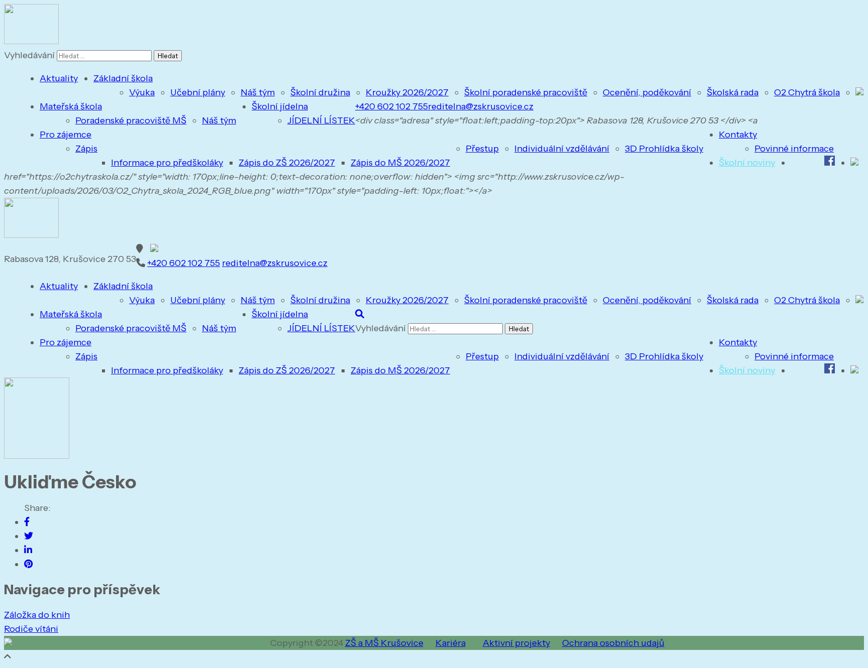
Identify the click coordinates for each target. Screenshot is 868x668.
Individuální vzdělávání (561, 148)
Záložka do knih (37, 614)
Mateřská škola (71, 106)
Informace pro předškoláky (167, 162)
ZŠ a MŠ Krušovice (384, 642)
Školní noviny (747, 162)
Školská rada (732, 92)
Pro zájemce (65, 134)
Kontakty (738, 134)
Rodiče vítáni (31, 628)
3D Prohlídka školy (664, 148)
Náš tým (258, 92)
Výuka (142, 92)
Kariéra (451, 642)
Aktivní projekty (516, 642)
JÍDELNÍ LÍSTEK (321, 120)
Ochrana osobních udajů (613, 642)
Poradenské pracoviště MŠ (130, 120)
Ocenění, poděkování (647, 92)
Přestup (482, 148)
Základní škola (123, 78)
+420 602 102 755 (391, 106)
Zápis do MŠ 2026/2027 (400, 162)
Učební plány (197, 92)
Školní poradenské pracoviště (525, 92)
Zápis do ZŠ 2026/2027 (287, 162)
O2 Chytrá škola (807, 92)
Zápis (86, 148)
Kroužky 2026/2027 (407, 92)
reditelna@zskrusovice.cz (480, 106)
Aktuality (59, 78)
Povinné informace (794, 148)
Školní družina (320, 92)
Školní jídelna (280, 106)
